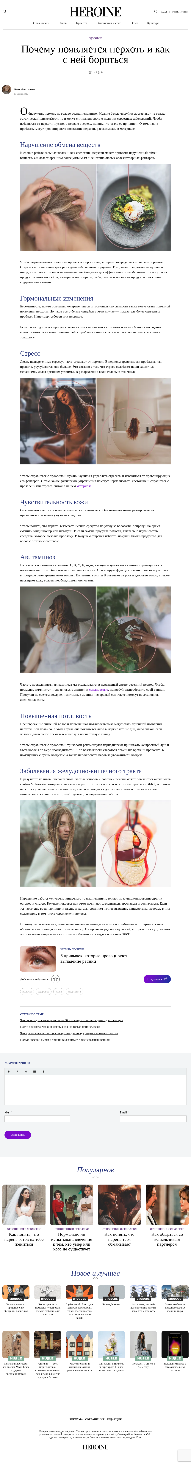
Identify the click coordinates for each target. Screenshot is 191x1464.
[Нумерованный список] (43, 1071)
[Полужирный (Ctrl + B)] (9, 1071)
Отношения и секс (108, 23)
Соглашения (94, 1419)
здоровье (43, 991)
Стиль (63, 23)
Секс (37, 1229)
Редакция (114, 1419)
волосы (27, 991)
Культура (153, 23)
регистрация (180, 11)
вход (164, 11)
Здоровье (95, 38)
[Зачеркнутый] (26, 1071)
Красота (81, 23)
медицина (74, 991)
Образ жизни (40, 23)
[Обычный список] (34, 1071)
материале (84, 485)
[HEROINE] (95, 12)
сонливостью (98, 689)
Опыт (134, 23)
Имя (8, 1112)
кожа (59, 991)
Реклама (76, 1419)
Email (124, 1112)
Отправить (18, 1134)
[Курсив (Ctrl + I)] (17, 1071)
